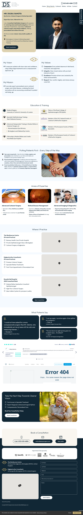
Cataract (58, 6)
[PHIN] (52, 455)
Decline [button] (70, 512)
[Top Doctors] (30, 455)
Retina (64, 6)
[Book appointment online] (76, 3)
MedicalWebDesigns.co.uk (23, 504)
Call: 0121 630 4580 (21, 441)
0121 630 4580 (68, 3)
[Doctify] (19, 455)
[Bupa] (39, 455)
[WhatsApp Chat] (81, 22)
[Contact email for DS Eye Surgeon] (74, 3)
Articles (69, 6)
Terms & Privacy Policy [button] (42, 512)
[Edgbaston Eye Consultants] (60, 455)
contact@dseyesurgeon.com (42, 441)
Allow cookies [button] (77, 512)
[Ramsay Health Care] (45, 455)
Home (44, 6)
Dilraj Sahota (51, 6)
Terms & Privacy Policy (6, 501)
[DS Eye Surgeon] (10, 4)
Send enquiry (46, 497)
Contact (74, 6)
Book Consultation (81, 15)
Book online (61, 441)
